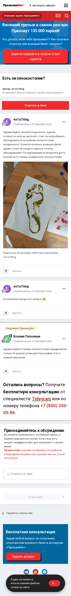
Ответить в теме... (22, 473)
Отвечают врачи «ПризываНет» (44, 92)
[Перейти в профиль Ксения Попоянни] (7, 339)
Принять (56, 583)
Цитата (16, 271)
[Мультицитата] (6, 271)
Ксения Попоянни (26, 336)
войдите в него (24, 442)
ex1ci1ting (17, 88)
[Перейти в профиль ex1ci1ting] (7, 122)
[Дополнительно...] (64, 122)
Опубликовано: (32, 124)
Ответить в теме (35, 105)
